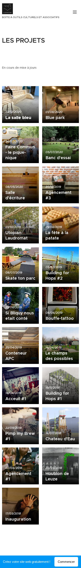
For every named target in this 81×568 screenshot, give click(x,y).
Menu (75, 12)
